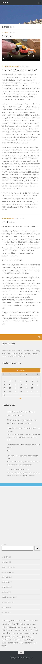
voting (21, 643)
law (36, 630)
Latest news (8, 222)
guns (27, 630)
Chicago (4, 624)
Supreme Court (18, 640)
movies (26, 633)
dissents (19, 627)
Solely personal (8, 218)
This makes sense (30, 412)
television (4, 643)
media (21, 633)
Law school (7, 572)
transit (10, 643)
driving (24, 627)
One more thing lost (21, 469)
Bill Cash (10, 420)
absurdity (6, 620)
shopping (29, 637)
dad (7, 627)
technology (28, 639)
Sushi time (7, 36)
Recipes (6, 592)
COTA (3, 627)
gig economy (9, 630)
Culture (5, 562)
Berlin (13, 620)
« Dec (20, 398)
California (32, 620)
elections (29, 627)
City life (5, 557)
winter (34, 643)
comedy (28, 624)
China (9, 624)
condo (34, 624)
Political (6, 582)
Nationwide (33, 633)
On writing (6, 577)
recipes (22, 636)
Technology (14, 66)
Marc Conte (15, 633)
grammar (22, 630)
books (18, 620)
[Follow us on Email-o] (39, 337)
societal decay (8, 639)
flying (34, 627)
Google (16, 630)
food (3, 630)
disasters (13, 626)
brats (22, 620)
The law (6, 607)
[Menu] (39, 2)
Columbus (18, 623)
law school (6, 633)
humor (32, 630)
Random (5, 32)
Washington (28, 643)
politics (14, 636)
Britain (26, 620)
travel (15, 642)
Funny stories (7, 567)
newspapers (6, 636)
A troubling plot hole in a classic (26, 420)
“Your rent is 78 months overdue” (19, 70)
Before (4, 2)
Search (4, 544)
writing (4, 646)
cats (36, 620)
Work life (6, 612)
